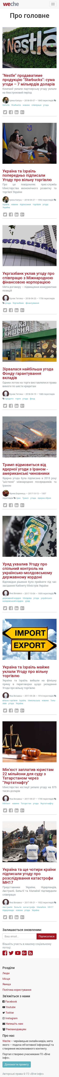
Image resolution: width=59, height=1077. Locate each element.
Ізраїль (5, 204)
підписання (25, 204)
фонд (32, 398)
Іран (18, 497)
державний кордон (11, 598)
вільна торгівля (9, 700)
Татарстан (26, 803)
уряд (27, 600)
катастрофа (29, 907)
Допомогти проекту (17, 1064)
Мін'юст (6, 803)
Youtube (10, 1007)
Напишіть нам (14, 1023)
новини (26, 104)
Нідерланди (8, 910)
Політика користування (16, 989)
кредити (9, 398)
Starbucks (16, 104)
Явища (6, 984)
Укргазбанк (18, 302)
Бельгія (17, 907)
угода (46, 104)
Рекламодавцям (16, 1029)
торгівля (37, 204)
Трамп (25, 497)
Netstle (6, 104)
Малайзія (41, 907)
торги (18, 398)
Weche (6, 1041)
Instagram (11, 1018)
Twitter (10, 1012)
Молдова (27, 598)
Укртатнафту (46, 803)
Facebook (11, 1001)
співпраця (36, 104)
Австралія (7, 907)
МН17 (50, 907)
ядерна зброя (44, 497)
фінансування (32, 302)
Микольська (34, 700)
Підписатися (46, 936)
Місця (6, 978)
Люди (6, 973)
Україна (6, 207)
